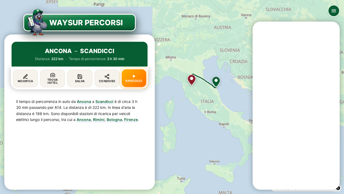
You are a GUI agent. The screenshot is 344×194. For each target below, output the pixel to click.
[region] (172, 97)
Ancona (84, 101)
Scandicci (104, 101)
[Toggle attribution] (338, 188)
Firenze (131, 119)
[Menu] (334, 11)
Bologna (114, 119)
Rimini (99, 119)
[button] (216, 82)
